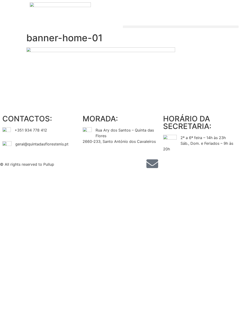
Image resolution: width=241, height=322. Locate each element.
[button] (181, 26)
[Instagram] (139, 163)
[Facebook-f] (126, 163)
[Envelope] (152, 163)
